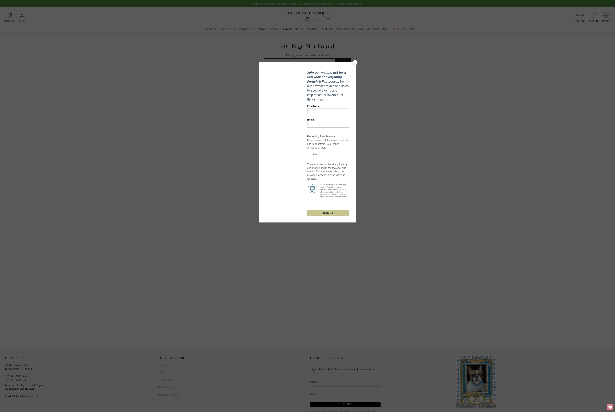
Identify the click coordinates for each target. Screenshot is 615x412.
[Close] (355, 62)
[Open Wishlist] (610, 407)
